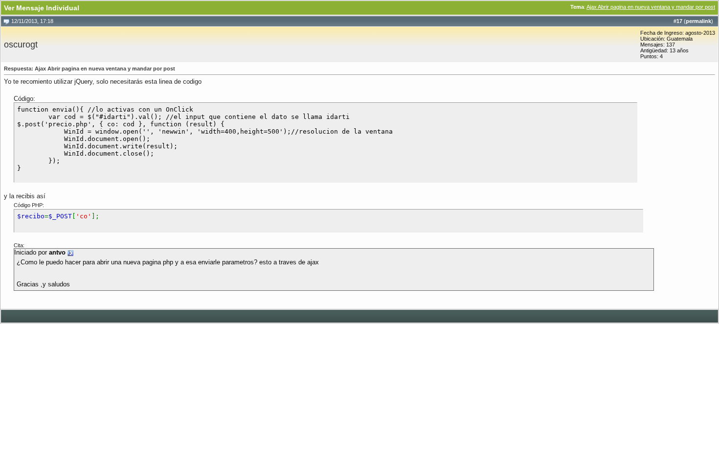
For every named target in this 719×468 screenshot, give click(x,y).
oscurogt (21, 44)
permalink (698, 21)
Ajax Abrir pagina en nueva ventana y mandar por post (650, 7)
